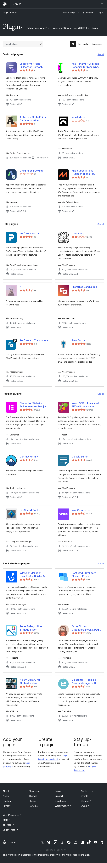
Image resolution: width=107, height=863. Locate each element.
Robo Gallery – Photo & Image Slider (32, 628)
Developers (60, 801)
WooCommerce (81, 510)
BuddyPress (10, 829)
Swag (85, 805)
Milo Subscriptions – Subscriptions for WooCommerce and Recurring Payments (84, 172)
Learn (58, 791)
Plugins (32, 801)
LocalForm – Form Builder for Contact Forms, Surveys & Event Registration (34, 65)
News (6, 796)
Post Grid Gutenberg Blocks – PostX (84, 574)
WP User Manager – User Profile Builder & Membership (32, 574)
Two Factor (78, 340)
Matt (7, 820)
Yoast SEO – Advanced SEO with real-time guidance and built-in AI (85, 405)
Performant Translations (34, 340)
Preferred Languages (84, 286)
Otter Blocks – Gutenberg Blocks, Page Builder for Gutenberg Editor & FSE (86, 628)
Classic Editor (80, 456)
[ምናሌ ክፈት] (102, 4)
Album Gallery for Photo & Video (30, 681)
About (6, 791)
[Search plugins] (40, 44)
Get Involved (87, 791)
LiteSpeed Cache (30, 510)
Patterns (33, 805)
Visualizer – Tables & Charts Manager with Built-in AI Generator (84, 681)
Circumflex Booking (31, 170)
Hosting (7, 801)
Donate (86, 801)
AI (21, 286)
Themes (33, 796)
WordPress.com (12, 815)
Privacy (6, 805)
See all (101, 54)
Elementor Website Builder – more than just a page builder (34, 405)
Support (59, 796)
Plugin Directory (10, 12)
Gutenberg (78, 233)
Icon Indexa (78, 117)
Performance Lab (30, 233)
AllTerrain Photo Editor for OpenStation (33, 119)
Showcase (34, 791)
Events (84, 796)
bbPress (8, 824)
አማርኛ (12, 842)
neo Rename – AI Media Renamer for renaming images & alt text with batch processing (85, 65)
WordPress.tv (63, 805)
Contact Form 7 (29, 456)
